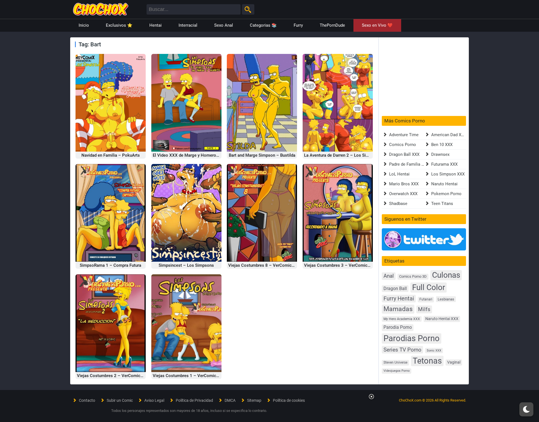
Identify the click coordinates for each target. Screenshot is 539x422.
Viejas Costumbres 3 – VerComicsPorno (342, 265)
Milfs (424, 309)
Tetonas (427, 361)
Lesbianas (446, 299)
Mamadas (398, 309)
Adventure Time (404, 134)
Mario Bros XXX (404, 183)
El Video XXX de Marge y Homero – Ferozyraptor (199, 155)
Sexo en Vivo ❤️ (377, 25)
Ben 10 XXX (442, 144)
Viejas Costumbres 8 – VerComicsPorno (266, 265)
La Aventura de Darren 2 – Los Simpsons (342, 155)
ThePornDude (332, 25)
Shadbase (398, 203)
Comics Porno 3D (413, 276)
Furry (298, 25)
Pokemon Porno (446, 193)
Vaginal (453, 362)
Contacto (87, 400)
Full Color (428, 287)
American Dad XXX (448, 134)
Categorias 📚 (263, 25)
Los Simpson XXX (448, 174)
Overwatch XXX (403, 193)
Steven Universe (395, 362)
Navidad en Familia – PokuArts (110, 155)
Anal (388, 276)
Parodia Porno (397, 327)
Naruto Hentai (444, 183)
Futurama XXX (444, 164)
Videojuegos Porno (396, 371)
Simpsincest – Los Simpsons (186, 265)
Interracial (188, 25)
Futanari (425, 299)
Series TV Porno (402, 349)
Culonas (446, 275)
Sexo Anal (223, 25)
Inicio (84, 25)
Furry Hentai (398, 298)
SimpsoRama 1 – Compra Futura (110, 265)
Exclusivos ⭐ (119, 25)
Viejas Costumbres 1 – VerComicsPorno (191, 375)
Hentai (155, 25)
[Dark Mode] (526, 409)
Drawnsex (440, 154)
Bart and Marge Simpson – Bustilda (262, 155)
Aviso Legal (154, 400)
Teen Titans (442, 203)
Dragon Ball (395, 288)
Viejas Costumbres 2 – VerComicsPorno (115, 375)
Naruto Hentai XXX (441, 318)
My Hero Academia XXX (401, 319)
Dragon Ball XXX (404, 154)
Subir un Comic (120, 400)
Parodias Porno (411, 338)
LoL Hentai (399, 174)
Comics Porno (402, 144)
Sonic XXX (434, 350)
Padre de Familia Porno (411, 164)
